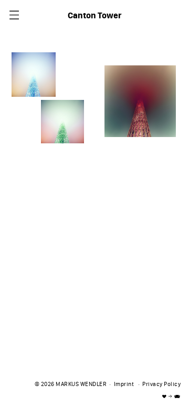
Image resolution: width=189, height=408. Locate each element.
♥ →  (171, 396)
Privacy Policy (161, 384)
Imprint (124, 384)
